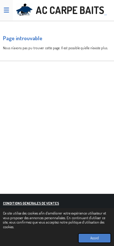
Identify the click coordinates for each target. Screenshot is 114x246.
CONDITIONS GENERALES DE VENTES (31, 203)
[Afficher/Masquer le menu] (6, 10)
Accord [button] (94, 238)
